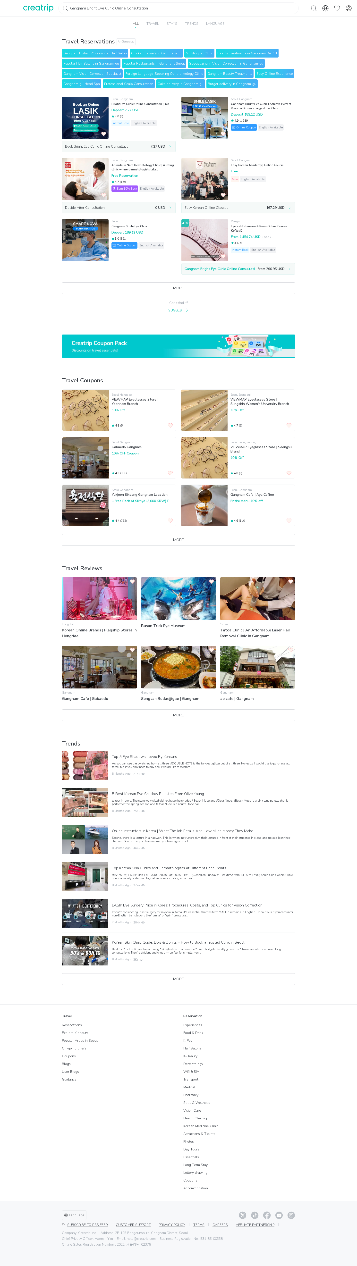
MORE (178, 288)
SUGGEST (176, 310)
